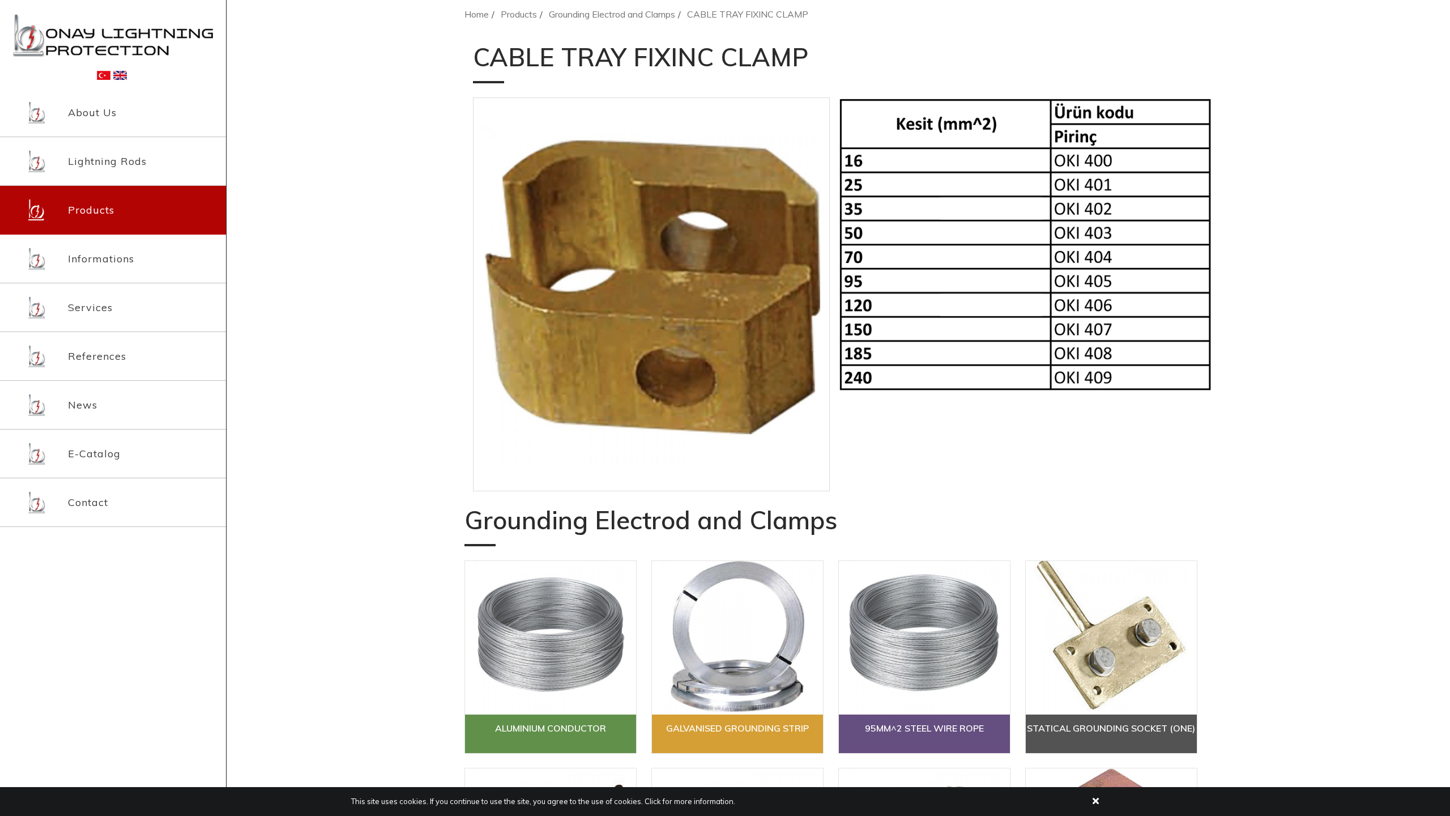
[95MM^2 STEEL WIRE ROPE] (924, 638)
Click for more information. (690, 801)
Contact (88, 502)
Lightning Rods (107, 161)
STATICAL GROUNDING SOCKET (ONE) (1111, 728)
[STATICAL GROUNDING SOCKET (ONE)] (1111, 638)
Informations (101, 258)
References (97, 356)
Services (90, 307)
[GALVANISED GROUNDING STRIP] (737, 638)
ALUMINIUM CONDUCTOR (550, 728)
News (82, 404)
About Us (92, 112)
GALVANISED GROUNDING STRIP (737, 728)
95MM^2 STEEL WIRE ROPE (924, 728)
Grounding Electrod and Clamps (612, 14)
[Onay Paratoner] (113, 34)
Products (91, 209)
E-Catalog (94, 453)
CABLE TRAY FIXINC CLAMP (747, 14)
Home (476, 14)
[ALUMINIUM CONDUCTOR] (550, 638)
